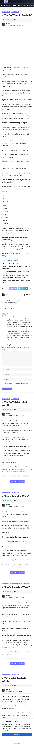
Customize (17, 739)
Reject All (17, 743)
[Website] (25, 295)
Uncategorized (6, 583)
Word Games (14, 11)
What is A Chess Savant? (10, 264)
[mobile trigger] (3, 1)
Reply (30, 314)
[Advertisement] (17, 47)
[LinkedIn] (31, 295)
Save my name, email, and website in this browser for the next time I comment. (17, 384)
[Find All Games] (6, 1)
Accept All (17, 734)
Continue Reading (17, 481)
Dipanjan (8, 23)
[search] (31, 2)
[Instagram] (29, 295)
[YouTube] (27, 295)
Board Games (5, 11)
